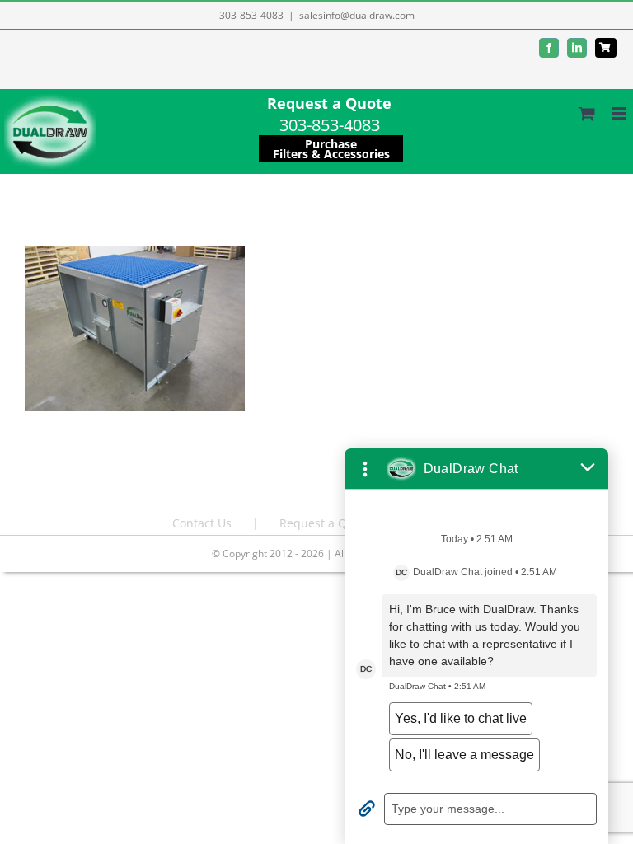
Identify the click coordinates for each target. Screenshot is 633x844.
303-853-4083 (251, 15)
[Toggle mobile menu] (620, 113)
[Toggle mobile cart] (587, 113)
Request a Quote (329, 103)
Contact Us (202, 523)
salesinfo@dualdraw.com (357, 15)
